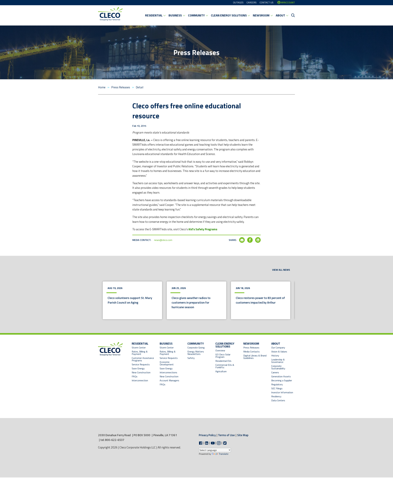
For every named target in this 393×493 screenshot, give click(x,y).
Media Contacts (251, 351)
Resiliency (276, 396)
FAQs (134, 376)
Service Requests (141, 364)
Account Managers (169, 380)
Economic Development (170, 363)
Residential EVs (223, 361)
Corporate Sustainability (278, 367)
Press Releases (121, 87)
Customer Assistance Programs (143, 359)
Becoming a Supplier (281, 380)
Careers (275, 372)
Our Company (278, 347)
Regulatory (277, 384)
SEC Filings (276, 388)
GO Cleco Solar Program (222, 355)
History (275, 355)
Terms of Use (226, 435)
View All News (281, 270)
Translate (223, 454)
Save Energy (138, 368)
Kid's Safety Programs (203, 229)
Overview (220, 350)
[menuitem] (155, 15)
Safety (191, 358)
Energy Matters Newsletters (195, 352)
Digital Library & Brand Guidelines (255, 356)
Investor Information (282, 392)
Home (102, 87)
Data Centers (278, 400)
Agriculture (221, 371)
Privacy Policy (207, 435)
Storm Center (139, 347)
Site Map (242, 435)
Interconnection (140, 380)
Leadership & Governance (278, 360)
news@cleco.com (163, 240)
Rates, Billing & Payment (140, 352)
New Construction (141, 372)
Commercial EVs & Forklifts (224, 366)
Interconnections (168, 372)
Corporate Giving (196, 347)
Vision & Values (279, 351)
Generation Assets (281, 376)
